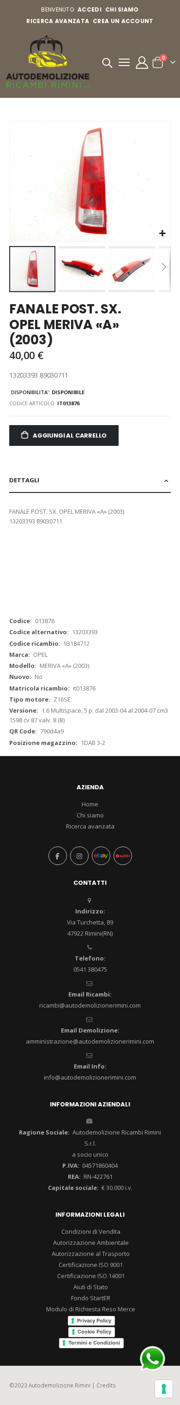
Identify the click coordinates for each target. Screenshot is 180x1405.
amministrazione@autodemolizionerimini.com (90, 1041)
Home (90, 804)
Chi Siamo (122, 9)
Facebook (57, 856)
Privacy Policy (94, 1320)
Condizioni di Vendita (90, 1231)
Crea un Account (123, 21)
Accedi (90, 9)
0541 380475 (90, 969)
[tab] (90, 480)
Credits (106, 1385)
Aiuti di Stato (90, 1287)
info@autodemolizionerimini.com (90, 1077)
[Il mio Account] (141, 62)
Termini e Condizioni (94, 1342)
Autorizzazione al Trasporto (91, 1253)
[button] (162, 234)
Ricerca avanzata (57, 21)
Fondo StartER (90, 1298)
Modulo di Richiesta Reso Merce (90, 1309)
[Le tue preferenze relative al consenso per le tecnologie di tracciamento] (164, 1389)
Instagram (79, 856)
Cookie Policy (94, 1331)
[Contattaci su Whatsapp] (152, 1358)
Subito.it (123, 856)
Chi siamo (90, 815)
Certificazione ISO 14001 (91, 1276)
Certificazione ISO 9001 (91, 1265)
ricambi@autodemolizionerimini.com (90, 1005)
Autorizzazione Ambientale (91, 1242)
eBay (101, 856)
